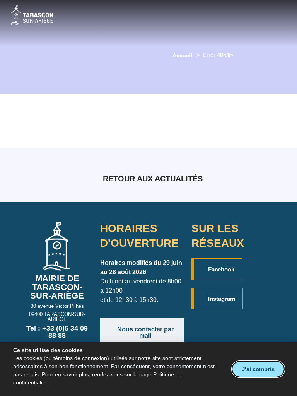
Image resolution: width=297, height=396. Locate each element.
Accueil (182, 55)
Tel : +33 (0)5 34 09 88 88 (57, 331)
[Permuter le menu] (159, 23)
